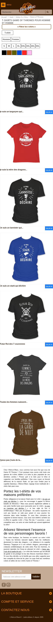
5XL (38, 46)
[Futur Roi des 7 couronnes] (26, 316)
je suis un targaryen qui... (11, 112)
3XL (28, 46)
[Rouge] (24, 52)
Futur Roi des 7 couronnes (12, 344)
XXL (23, 46)
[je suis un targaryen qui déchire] (26, 84)
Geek (11, 17)
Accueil (4, 17)
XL (18, 46)
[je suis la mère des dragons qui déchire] (26, 142)
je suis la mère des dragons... (13, 170)
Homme (6, 39)
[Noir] (4, 52)
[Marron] (9, 52)
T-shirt (7, 33)
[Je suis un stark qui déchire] (26, 258)
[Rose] (29, 52)
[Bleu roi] (19, 52)
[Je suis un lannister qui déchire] (26, 200)
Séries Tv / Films (22, 17)
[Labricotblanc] (27, 8)
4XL (33, 46)
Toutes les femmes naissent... (13, 402)
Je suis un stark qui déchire (13, 286)
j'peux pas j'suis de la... (10, 460)
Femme (15, 39)
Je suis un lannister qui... (11, 228)
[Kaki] (14, 52)
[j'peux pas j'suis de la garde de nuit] (26, 432)
